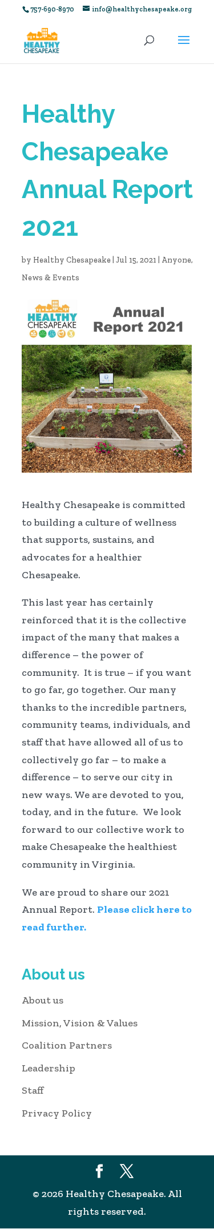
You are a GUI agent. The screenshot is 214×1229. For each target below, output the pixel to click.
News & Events (50, 278)
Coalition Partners (67, 1045)
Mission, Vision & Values (80, 1023)
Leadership (48, 1068)
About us (42, 1000)
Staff (32, 1090)
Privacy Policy (57, 1113)
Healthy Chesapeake (72, 260)
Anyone (176, 260)
